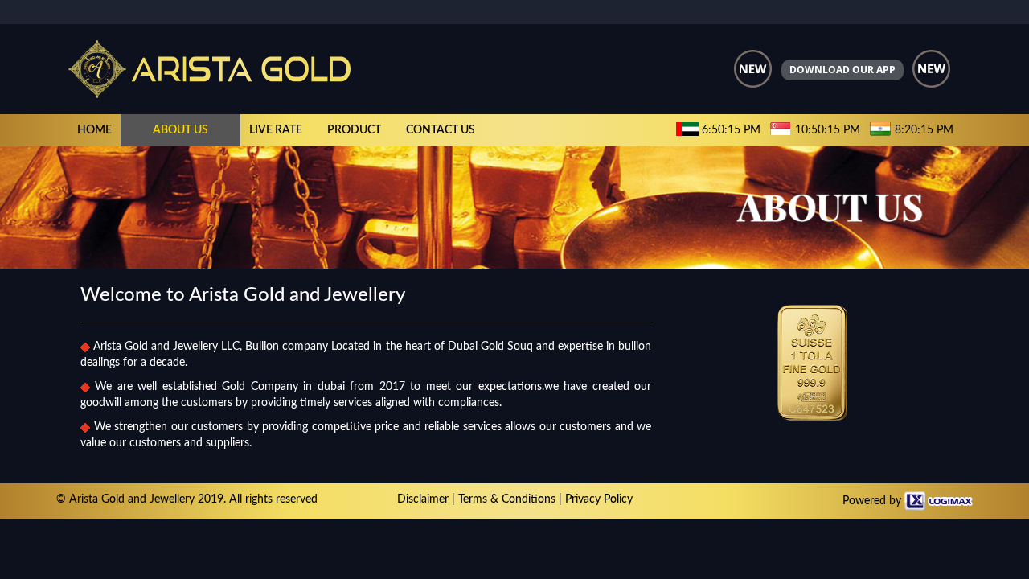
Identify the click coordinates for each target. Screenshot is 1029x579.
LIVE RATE (275, 130)
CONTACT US (440, 130)
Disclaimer (423, 499)
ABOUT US (180, 130)
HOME (94, 130)
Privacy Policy (599, 499)
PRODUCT (354, 130)
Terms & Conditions (506, 499)
